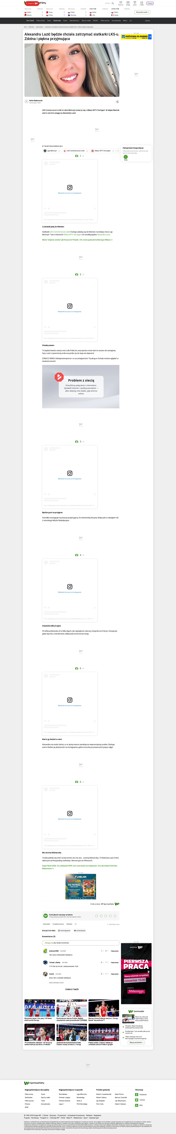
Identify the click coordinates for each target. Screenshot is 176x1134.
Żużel (65, 21)
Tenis (49, 21)
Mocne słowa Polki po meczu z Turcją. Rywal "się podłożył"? (103, 1019)
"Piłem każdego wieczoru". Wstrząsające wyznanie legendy (135, 1037)
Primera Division (64, 1101)
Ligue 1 (61, 1104)
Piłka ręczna (105, 21)
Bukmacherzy (74, 21)
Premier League (64, 1097)
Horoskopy (35, 1118)
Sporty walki (86, 21)
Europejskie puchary (58, 924)
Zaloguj (150, 3)
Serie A (79, 1101)
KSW (26, 1107)
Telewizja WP (54, 1118)
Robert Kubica (101, 1097)
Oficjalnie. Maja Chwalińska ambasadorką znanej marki (134, 1027)
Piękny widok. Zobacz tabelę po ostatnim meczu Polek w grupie (101, 1043)
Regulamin (97, 1115)
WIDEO (95, 21)
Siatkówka (57, 21)
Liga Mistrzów (82, 1094)
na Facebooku (80, 930)
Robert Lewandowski (103, 1094)
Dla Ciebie (30, 21)
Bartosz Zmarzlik (121, 1097)
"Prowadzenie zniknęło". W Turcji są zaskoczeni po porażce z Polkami (38, 1043)
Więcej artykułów (136, 1042)
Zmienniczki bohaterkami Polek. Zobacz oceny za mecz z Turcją (69, 1043)
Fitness (27, 1104)
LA (130, 21)
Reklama (89, 1115)
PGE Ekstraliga (82, 1104)
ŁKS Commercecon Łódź (60, 232)
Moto (125, 21)
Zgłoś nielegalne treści (56, 982)
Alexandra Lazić (103, 235)
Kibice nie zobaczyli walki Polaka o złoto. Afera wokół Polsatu (141, 1018)
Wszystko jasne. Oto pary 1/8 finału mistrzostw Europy (38, 1019)
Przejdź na (31, 3)
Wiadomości (78, 1118)
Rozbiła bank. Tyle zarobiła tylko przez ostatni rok (137, 1032)
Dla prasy (53, 1115)
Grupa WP (37, 1115)
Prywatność (62, 1115)
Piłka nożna (40, 21)
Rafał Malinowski (35, 101)
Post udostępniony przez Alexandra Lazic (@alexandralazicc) (63, 219)
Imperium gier (94, 1118)
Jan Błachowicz (120, 1101)
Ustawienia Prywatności (76, 1115)
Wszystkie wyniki (141, 12)
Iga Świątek (100, 1101)
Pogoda (27, 1118)
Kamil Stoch (119, 1094)
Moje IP (69, 1118)
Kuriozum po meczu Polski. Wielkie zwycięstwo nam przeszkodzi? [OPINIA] (72, 1019)
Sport (86, 1118)
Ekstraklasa (63, 1094)
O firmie (45, 1115)
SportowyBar (39, 27)
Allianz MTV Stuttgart (72, 235)
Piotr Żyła (99, 1104)
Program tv (44, 1118)
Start (25, 27)
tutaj (63, 1129)
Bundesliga (80, 1097)
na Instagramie (65, 930)
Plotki (63, 1118)
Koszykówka (116, 21)
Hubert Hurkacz (120, 1104)
